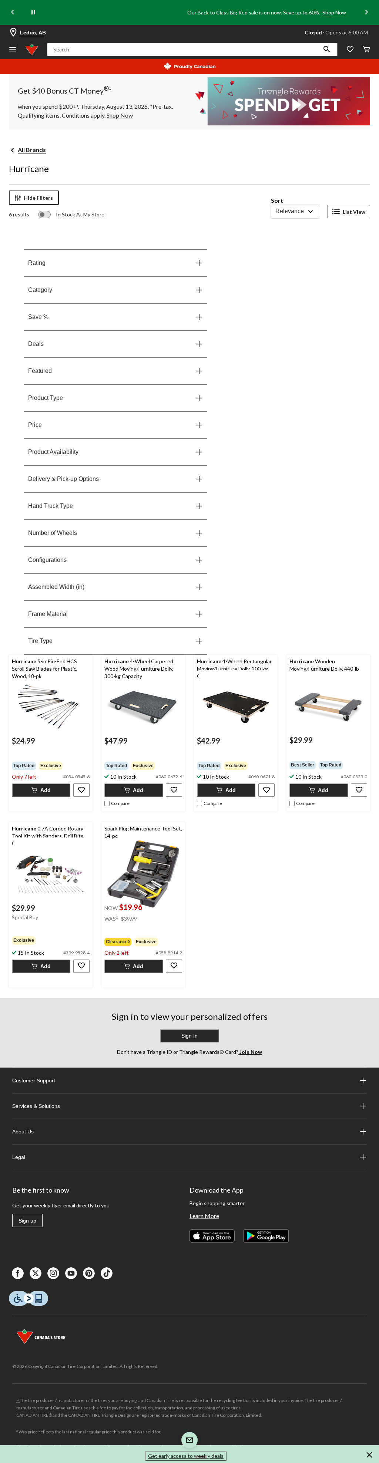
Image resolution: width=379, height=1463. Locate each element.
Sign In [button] (189, 1036)
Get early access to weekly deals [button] (186, 1456)
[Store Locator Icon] (13, 32)
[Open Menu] (12, 49)
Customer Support (33, 1080)
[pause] (33, 12)
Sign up (27, 1221)
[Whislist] (350, 49)
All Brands (32, 149)
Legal (18, 1157)
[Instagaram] (53, 1273)
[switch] (71, 214)
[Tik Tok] (107, 1273)
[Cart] (366, 49)
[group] (51, 765)
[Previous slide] (12, 13)
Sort (277, 200)
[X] (35, 1273)
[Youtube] (71, 1273)
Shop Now (334, 12)
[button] (326, 49)
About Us (23, 1132)
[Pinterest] (89, 1273)
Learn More (204, 1215)
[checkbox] (117, 803)
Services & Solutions (36, 1106)
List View (354, 212)
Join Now (250, 1052)
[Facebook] (18, 1273)
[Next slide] (366, 13)
